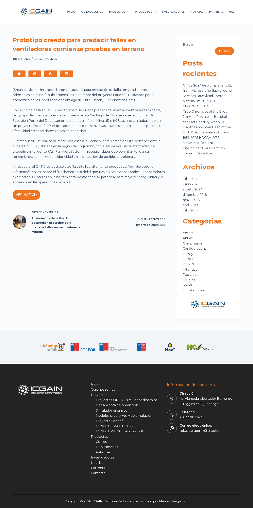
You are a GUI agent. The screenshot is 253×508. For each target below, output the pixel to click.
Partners (216, 11)
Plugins (189, 280)
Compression (193, 243)
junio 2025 (191, 184)
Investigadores (173, 11)
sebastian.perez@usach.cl (200, 431)
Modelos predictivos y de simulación (124, 416)
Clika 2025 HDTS (196, 106)
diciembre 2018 (195, 195)
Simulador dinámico (111, 410)
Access (188, 233)
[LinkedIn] (66, 73)
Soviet (188, 285)
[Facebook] (19, 73)
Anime (188, 238)
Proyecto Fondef (109, 421)
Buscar (188, 44)
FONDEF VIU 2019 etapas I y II (119, 431)
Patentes (103, 452)
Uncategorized (45, 58)
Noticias (197, 11)
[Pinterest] (50, 73)
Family (188, 254)
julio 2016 (190, 210)
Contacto (98, 473)
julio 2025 (190, 179)
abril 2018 (190, 205)
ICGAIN (188, 264)
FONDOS (190, 259)
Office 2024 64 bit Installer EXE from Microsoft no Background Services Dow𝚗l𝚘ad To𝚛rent (207, 91)
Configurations (194, 248)
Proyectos (117, 11)
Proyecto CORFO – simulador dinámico (126, 400)
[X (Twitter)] (34, 73)
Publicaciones (107, 447)
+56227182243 (191, 417)
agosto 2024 (192, 189)
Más (231, 11)
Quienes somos (92, 11)
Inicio (71, 11)
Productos (143, 11)
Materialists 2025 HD (199, 101)
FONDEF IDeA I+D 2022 (114, 426)
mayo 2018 (191, 200)
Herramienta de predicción (117, 405)
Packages (190, 275)
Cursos (101, 442)
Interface (190, 269)
